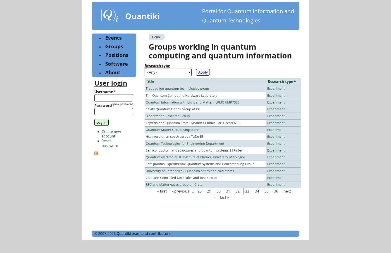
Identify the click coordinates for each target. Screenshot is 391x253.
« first (162, 191)
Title (150, 81)
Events (113, 37)
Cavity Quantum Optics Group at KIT (173, 109)
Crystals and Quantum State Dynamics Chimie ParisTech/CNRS (193, 123)
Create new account (111, 134)
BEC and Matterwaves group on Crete (174, 184)
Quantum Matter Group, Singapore (172, 130)
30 (219, 191)
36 (276, 191)
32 (238, 191)
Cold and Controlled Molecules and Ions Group (181, 178)
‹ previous (180, 191)
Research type (157, 65)
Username (105, 91)
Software (116, 63)
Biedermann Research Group (168, 116)
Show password (122, 104)
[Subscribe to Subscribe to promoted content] (96, 153)
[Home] (109, 16)
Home (156, 37)
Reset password (110, 143)
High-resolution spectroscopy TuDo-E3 (175, 136)
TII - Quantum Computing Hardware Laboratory (181, 95)
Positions (116, 54)
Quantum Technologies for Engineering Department (185, 143)
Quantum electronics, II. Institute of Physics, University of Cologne (195, 157)
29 (209, 191)
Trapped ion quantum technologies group (177, 88)
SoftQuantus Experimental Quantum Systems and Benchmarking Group (200, 164)
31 (228, 191)
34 (257, 191)
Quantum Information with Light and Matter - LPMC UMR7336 (192, 102)
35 (267, 191)
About (112, 72)
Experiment (276, 88)
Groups (114, 46)
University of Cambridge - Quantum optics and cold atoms (190, 171)
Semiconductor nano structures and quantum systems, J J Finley (194, 150)
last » (224, 197)
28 (200, 191)
